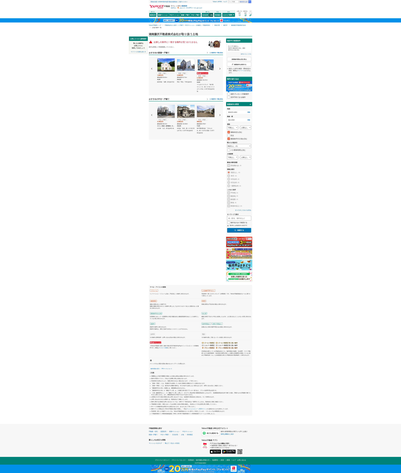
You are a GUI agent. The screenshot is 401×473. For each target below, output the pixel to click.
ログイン (173, 8)
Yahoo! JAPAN (217, 2)
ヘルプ (225, 2)
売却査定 (218, 15)
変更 (249, 112)
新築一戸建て (185, 15)
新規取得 (184, 6)
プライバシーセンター (179, 460)
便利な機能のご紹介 (227, 434)
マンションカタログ (155, 443)
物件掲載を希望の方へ (203, 460)
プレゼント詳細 (163, 347)
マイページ (241, 70)
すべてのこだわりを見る (243, 210)
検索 (249, 1)
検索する (240, 230)
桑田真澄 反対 (244, 2)
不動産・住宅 (153, 431)
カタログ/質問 (227, 15)
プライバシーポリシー (162, 460)
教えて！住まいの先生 (172, 443)
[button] (151, 61)
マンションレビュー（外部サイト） (197, 409)
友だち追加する (212, 433)
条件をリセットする (246, 54)
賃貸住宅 (153, 15)
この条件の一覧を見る (216, 53)
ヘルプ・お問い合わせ (238, 460)
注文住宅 (205, 15)
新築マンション (163, 15)
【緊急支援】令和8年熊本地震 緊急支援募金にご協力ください (169, 2)
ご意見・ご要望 (225, 460)
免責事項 (215, 460)
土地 (211, 15)
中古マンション (175, 15)
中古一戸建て (195, 15)
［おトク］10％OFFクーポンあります (190, 8)
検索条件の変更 (233, 104)
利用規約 (191, 460)
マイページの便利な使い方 (138, 51)
